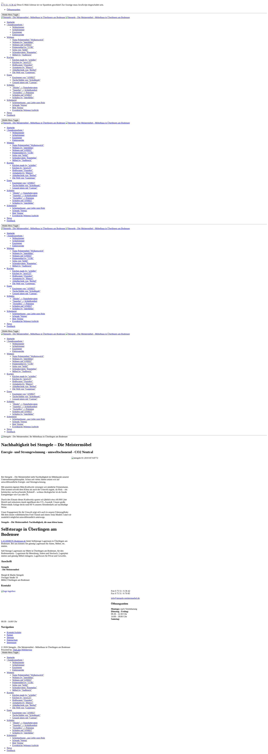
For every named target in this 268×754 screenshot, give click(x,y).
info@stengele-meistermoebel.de (125, 598)
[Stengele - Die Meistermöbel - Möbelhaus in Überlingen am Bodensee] (65, 17)
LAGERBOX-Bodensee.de (13, 541)
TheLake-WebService (22, 650)
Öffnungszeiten (13, 9)
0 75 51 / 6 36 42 (8, 5)
